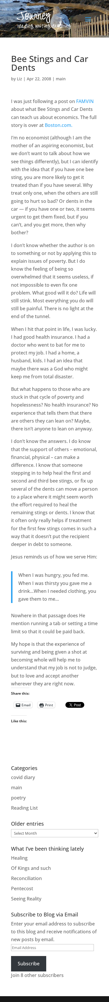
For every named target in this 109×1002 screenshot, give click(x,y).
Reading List (24, 808)
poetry (18, 797)
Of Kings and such (31, 868)
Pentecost (22, 888)
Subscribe (29, 963)
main (61, 78)
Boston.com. (58, 125)
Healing (19, 858)
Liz (19, 78)
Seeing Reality (26, 898)
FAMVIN (85, 101)
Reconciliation (26, 878)
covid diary (23, 777)
